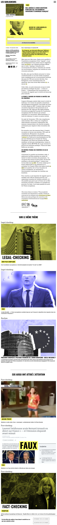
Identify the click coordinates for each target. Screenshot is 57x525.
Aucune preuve (6, 419)
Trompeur (5, 511)
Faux (3, 309)
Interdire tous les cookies (41, 519)
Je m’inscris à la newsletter (28, 42)
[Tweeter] (9, 67)
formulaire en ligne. (45, 195)
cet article (28, 64)
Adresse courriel (10, 37)
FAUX (27, 5)
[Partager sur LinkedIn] (14, 67)
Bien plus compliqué (8, 262)
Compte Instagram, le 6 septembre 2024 (31, 47)
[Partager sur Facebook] (11, 67)
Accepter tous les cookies (41, 522)
